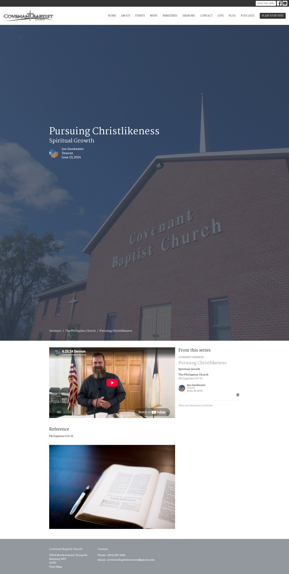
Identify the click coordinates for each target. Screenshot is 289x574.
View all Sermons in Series (195, 405)
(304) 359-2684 (265, 3)
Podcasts (248, 16)
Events (140, 16)
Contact (206, 16)
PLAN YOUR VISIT (273, 16)
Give (221, 16)
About (125, 16)
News (154, 16)
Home (112, 16)
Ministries (170, 16)
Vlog (232, 16)
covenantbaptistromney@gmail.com (131, 559)
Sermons (188, 16)
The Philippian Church (80, 331)
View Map (55, 566)
